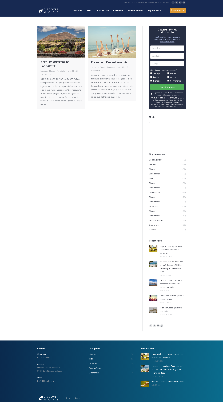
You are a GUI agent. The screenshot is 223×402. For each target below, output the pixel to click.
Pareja (156, 77)
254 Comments (97, 70)
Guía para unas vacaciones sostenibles (168, 381)
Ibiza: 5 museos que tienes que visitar (171, 309)
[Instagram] (183, 2)
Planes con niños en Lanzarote (109, 62)
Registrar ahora (167, 87)
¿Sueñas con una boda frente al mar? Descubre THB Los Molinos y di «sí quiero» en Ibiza (172, 266)
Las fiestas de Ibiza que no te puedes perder (172, 297)
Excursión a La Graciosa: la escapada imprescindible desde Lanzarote (171, 283)
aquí (180, 106)
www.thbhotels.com (167, 42)
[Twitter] (176, 2)
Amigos (173, 77)
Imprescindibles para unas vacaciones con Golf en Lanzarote (171, 249)
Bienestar (157, 81)
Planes (52, 71)
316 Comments (46, 74)
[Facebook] (173, 2)
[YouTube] (180, 2)
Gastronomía (175, 81)
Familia (173, 73)
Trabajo (156, 73)
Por (61, 71)
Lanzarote (45, 71)
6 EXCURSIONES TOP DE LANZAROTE (55, 64)
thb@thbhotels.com (45, 381)
